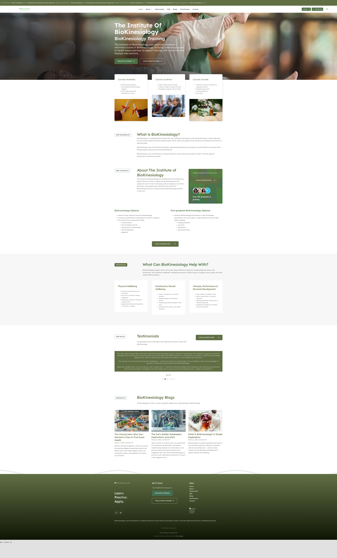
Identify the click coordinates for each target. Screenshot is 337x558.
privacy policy (164, 554)
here (55, 3)
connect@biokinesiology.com (162, 509)
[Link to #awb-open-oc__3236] (327, 9)
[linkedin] (120, 534)
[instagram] (116, 534)
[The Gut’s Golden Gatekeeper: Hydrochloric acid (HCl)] (168, 442)
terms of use (173, 554)
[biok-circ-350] (122, 504)
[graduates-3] (201, 188)
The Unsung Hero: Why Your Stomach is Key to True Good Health (129, 458)
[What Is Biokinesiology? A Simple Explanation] (205, 442)
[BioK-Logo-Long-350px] (24, 8)
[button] (163, 400)
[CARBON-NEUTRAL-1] (194, 530)
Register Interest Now (34, 3)
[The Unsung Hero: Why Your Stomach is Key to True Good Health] (132, 442)
